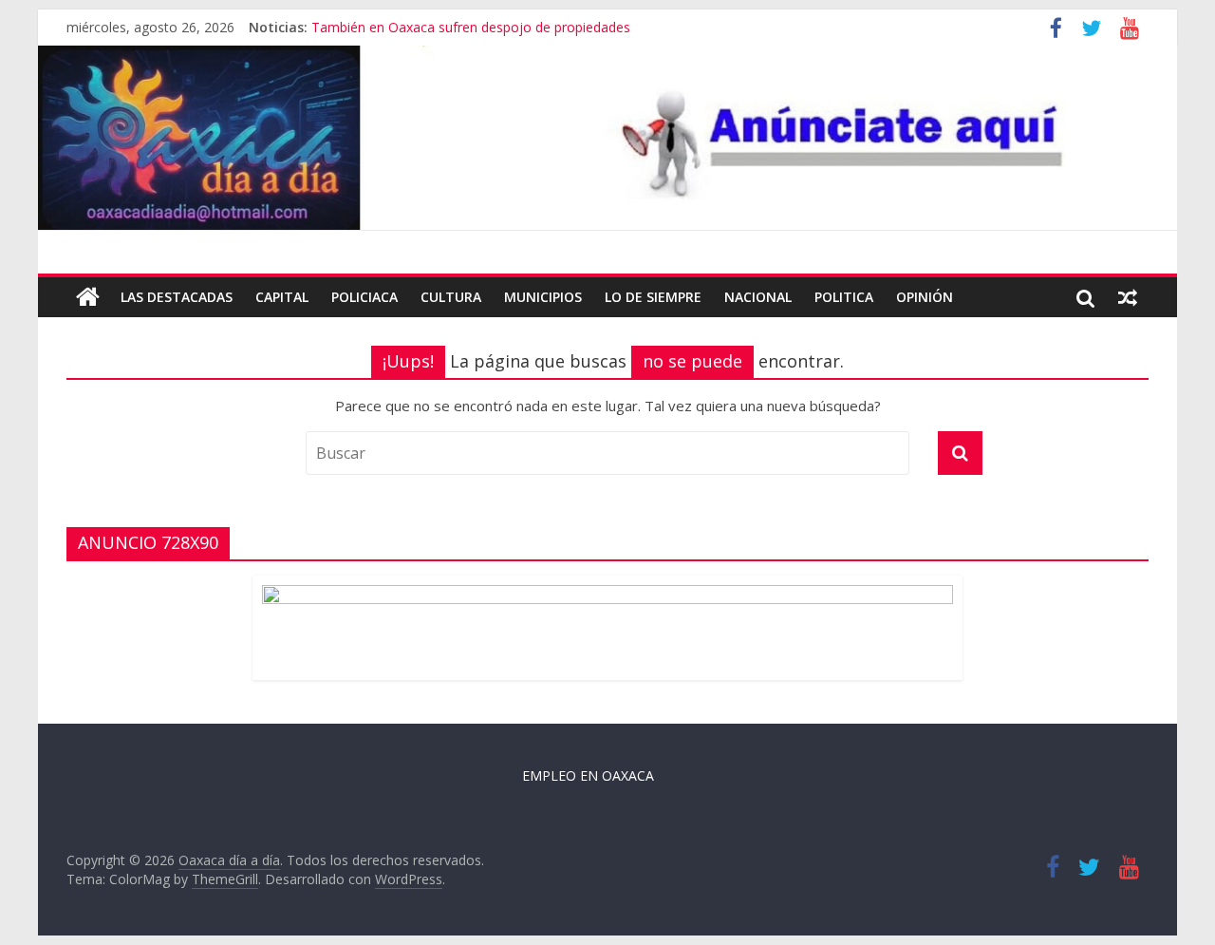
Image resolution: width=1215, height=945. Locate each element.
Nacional (758, 297)
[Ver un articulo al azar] (1128, 297)
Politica (843, 297)
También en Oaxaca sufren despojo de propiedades (470, 27)
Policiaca (364, 297)
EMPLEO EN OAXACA (588, 775)
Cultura (451, 297)
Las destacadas (177, 297)
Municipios (543, 297)
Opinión (924, 297)
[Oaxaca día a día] (607, 138)
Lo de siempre (653, 297)
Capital (281, 297)
